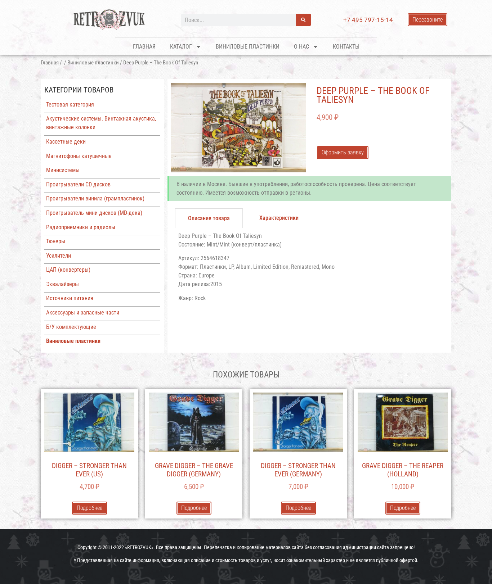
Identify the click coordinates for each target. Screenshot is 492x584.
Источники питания (69, 298)
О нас (301, 46)
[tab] (209, 218)
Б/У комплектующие (71, 326)
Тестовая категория (70, 104)
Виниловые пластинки (247, 46)
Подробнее (89, 507)
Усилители (58, 255)
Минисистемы (63, 170)
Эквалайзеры (62, 284)
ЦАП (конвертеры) (68, 269)
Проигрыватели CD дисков (78, 184)
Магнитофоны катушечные (79, 156)
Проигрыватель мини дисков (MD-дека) (94, 212)
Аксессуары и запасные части (82, 312)
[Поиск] (303, 20)
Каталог (181, 46)
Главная (144, 46)
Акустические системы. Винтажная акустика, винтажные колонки (101, 123)
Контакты (346, 46)
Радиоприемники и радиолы (80, 227)
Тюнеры (55, 241)
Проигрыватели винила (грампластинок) (95, 198)
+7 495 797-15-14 (368, 19)
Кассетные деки (66, 141)
